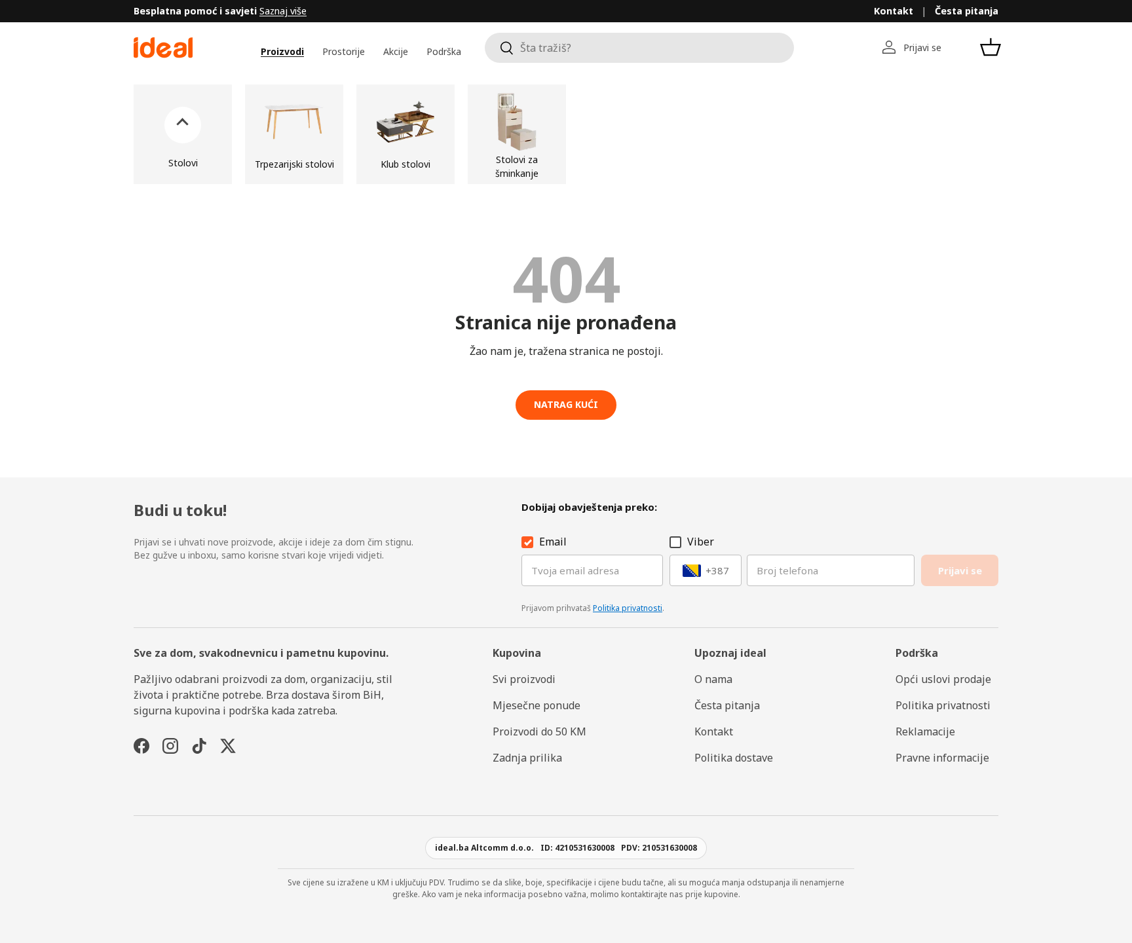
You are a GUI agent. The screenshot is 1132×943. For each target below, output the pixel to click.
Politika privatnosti (627, 608)
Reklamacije (925, 731)
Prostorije (343, 51)
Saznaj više (283, 11)
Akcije (395, 51)
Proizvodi (282, 51)
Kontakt (893, 11)
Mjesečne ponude (536, 705)
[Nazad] (183, 134)
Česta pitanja (966, 11)
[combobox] (639, 48)
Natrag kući (566, 404)
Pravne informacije (942, 757)
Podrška (443, 51)
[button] (990, 47)
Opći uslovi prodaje (943, 679)
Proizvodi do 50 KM (539, 731)
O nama (713, 679)
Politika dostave (733, 757)
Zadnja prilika (527, 757)
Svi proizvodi (524, 679)
